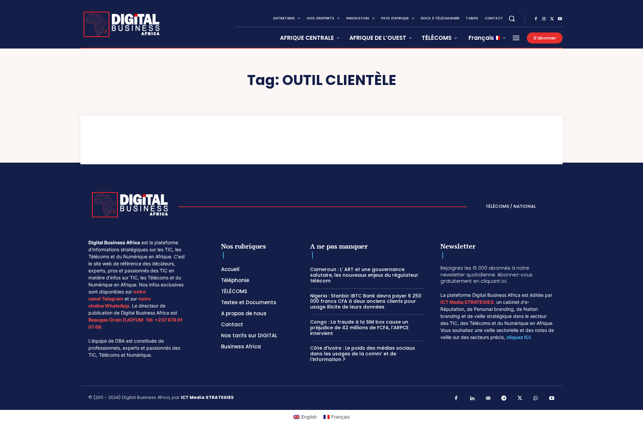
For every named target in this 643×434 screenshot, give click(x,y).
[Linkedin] (472, 398)
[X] (552, 19)
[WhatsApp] (535, 398)
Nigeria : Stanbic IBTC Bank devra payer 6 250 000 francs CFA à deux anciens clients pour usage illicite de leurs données (365, 301)
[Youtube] (560, 19)
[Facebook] (536, 19)
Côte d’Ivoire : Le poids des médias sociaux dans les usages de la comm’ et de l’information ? (362, 354)
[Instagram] (544, 19)
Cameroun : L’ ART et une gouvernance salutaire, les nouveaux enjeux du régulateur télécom (364, 275)
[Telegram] (504, 398)
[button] (512, 18)
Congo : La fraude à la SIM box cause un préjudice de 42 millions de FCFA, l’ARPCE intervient (359, 328)
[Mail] (488, 398)
